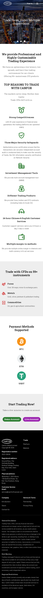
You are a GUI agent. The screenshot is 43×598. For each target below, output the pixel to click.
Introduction (6, 502)
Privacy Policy (28, 505)
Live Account (32, 419)
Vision (4, 505)
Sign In (29, 3)
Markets (26, 448)
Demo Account (11, 419)
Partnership (27, 502)
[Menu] (37, 3)
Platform (26, 444)
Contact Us (6, 509)
